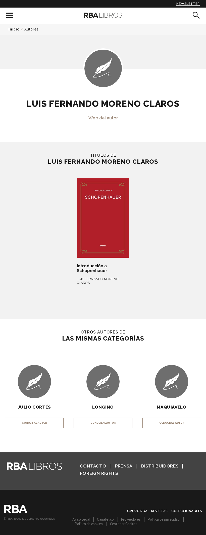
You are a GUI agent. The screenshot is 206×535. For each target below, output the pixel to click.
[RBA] (16, 512)
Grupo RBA (137, 511)
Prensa (123, 466)
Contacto (93, 466)
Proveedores (131, 519)
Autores (31, 29)
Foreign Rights (99, 473)
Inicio (14, 29)
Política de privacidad (163, 519)
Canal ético (105, 519)
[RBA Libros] (103, 15)
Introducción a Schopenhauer (92, 268)
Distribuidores (160, 466)
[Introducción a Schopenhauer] (103, 218)
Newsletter (188, 4)
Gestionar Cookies (123, 524)
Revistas (159, 511)
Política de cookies (88, 524)
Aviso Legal (81, 519)
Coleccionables (186, 511)
